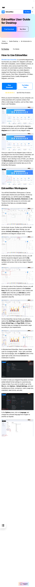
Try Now (27, 12)
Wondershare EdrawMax (9, 59)
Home (4, 41)
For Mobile (16, 49)
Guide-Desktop (13, 41)
